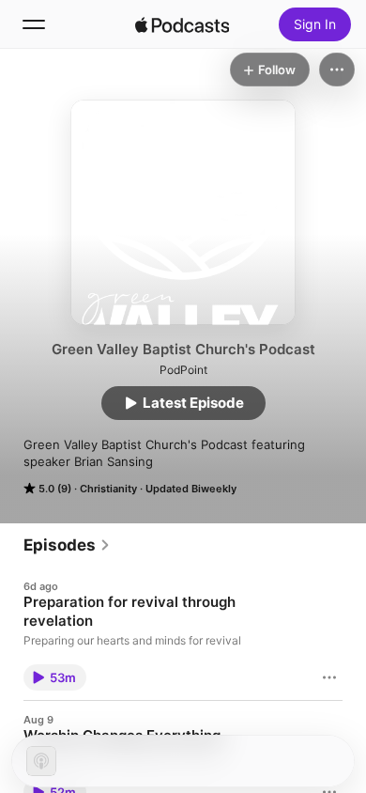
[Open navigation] (33, 24)
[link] (67, 545)
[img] (182, 24)
